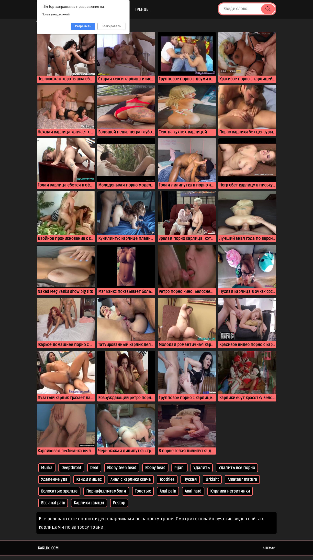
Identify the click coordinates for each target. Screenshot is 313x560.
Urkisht (212, 479)
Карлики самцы (89, 503)
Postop (119, 503)
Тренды (142, 9)
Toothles (167, 479)
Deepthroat (71, 467)
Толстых (143, 491)
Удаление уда (54, 479)
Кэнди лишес (89, 479)
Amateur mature (242, 479)
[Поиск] (268, 9)
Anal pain (168, 491)
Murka (47, 467)
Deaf (94, 467)
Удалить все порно (237, 467)
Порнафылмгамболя (106, 491)
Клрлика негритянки (230, 491)
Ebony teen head (121, 467)
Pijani (179, 467)
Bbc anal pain (53, 503)
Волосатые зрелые (59, 491)
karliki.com (48, 548)
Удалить (201, 467)
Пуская (190, 479)
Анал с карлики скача (131, 479)
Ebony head (155, 467)
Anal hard (193, 491)
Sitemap (269, 548)
